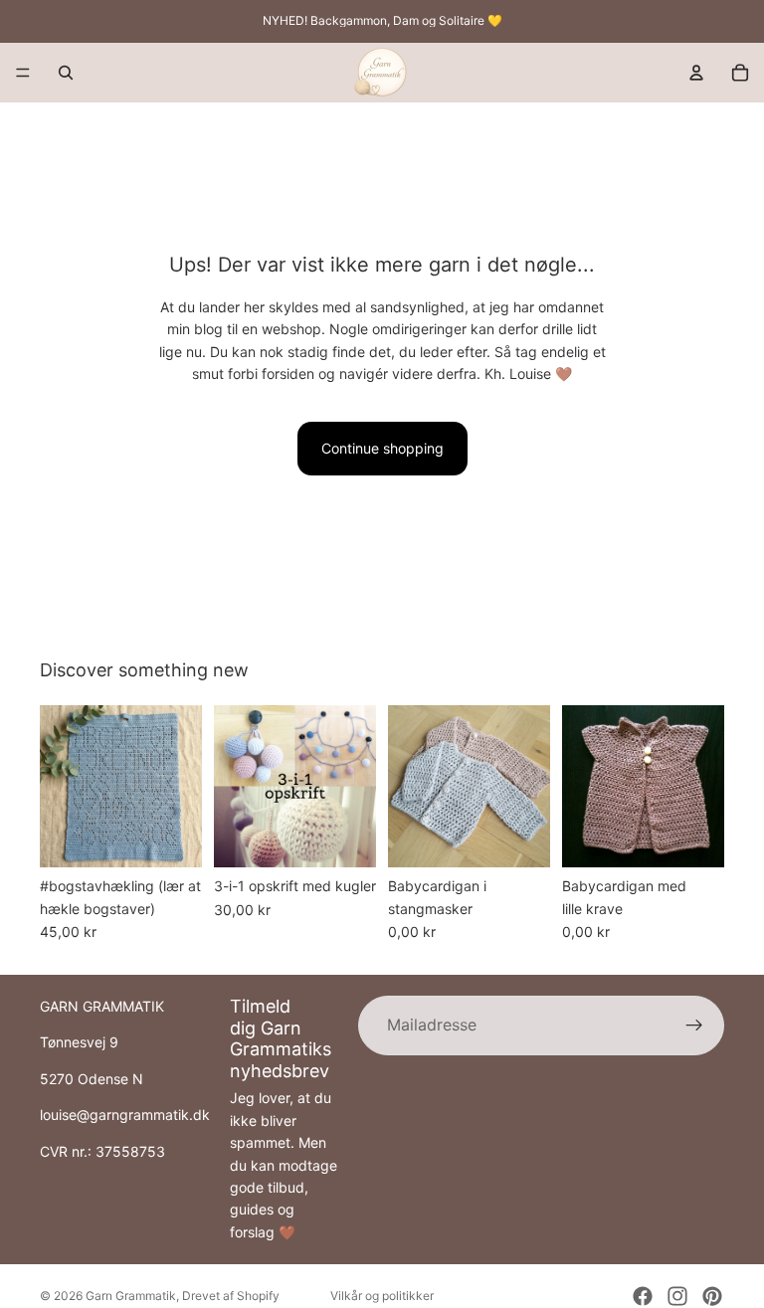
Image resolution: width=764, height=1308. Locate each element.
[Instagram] (677, 1296)
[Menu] (23, 72)
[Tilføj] (171, 837)
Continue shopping (382, 448)
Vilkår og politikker (382, 1295)
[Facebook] (643, 1296)
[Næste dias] (180, 787)
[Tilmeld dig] (694, 1025)
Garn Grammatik (131, 1295)
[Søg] (66, 72)
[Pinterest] (712, 1296)
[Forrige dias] (62, 787)
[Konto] (696, 72)
